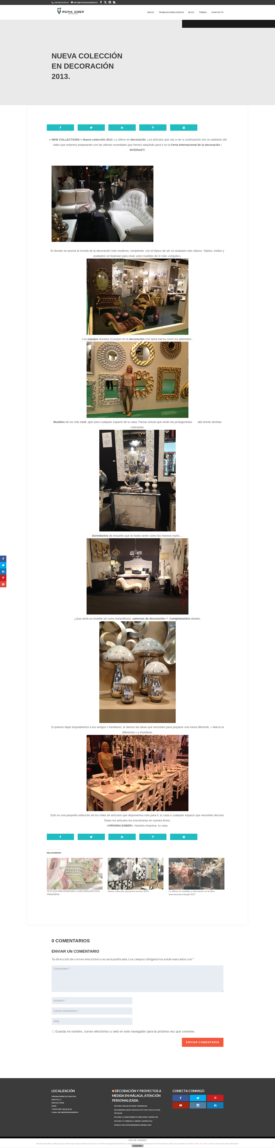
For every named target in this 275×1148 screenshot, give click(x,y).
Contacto (217, 12)
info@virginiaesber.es (68, 1112)
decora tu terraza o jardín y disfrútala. (133, 1121)
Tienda (203, 12)
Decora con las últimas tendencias (130, 1106)
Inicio (150, 12)
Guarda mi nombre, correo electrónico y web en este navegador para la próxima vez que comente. (125, 1031)
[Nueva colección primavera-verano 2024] (137, 874)
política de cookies (201, 1144)
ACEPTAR (137, 1146)
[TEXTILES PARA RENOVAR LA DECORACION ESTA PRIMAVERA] (76, 874)
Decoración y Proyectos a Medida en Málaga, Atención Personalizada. (136, 1095)
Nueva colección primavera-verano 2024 (128, 891)
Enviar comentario (202, 1042)
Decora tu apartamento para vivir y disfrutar (136, 1117)
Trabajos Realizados (171, 12)
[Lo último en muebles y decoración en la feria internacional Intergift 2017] (197, 874)
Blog (191, 12)
